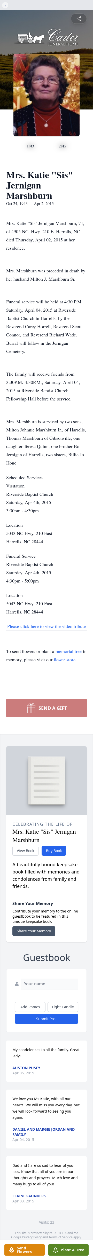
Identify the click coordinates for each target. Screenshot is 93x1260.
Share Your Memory (34, 930)
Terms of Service (61, 1237)
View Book (25, 850)
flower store (64, 659)
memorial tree (69, 651)
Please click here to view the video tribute (46, 626)
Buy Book (54, 850)
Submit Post (46, 1018)
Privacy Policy (32, 1237)
